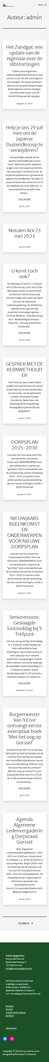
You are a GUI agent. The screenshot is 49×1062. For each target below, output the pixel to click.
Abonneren (11, 1028)
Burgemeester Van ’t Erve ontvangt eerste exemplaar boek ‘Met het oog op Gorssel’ (24, 728)
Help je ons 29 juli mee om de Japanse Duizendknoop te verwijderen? (24, 139)
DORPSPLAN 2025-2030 (24, 445)
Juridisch (10, 1016)
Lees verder (24, 199)
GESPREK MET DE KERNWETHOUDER (24, 369)
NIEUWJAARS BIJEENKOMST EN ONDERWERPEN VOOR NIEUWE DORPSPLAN (24, 532)
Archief (9, 1009)
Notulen (9, 1006)
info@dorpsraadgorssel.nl (19, 968)
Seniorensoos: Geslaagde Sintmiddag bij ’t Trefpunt (24, 625)
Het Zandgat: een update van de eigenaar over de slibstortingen (24, 55)
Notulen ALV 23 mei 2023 (24, 233)
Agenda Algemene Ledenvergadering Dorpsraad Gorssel (24, 830)
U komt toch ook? (24, 273)
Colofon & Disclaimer (16, 1012)
